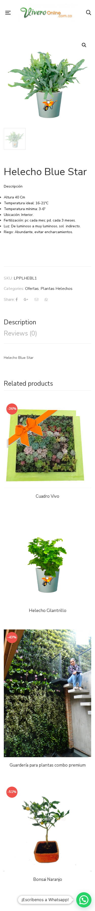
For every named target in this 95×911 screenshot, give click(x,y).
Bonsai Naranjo (47, 879)
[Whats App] (46, 299)
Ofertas (32, 288)
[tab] (47, 322)
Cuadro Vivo (47, 496)
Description (20, 322)
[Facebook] (16, 299)
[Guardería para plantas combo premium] (47, 693)
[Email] (36, 299)
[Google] (26, 299)
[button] (83, 899)
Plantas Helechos (56, 288)
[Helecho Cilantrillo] (47, 559)
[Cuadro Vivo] (47, 444)
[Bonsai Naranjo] (47, 827)
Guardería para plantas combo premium (48, 765)
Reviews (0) (20, 333)
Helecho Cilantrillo (47, 610)
